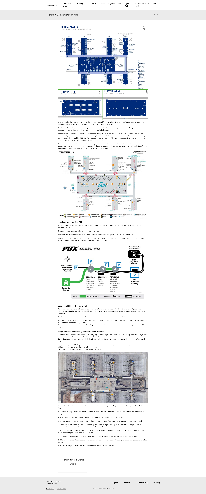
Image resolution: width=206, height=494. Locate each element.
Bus (119, 4)
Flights (111, 4)
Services (90, 4)
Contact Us (50, 489)
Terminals (157, 14)
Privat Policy (61, 489)
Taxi (154, 4)
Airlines (102, 4)
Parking (79, 4)
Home (152, 14)
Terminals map (67, 5)
